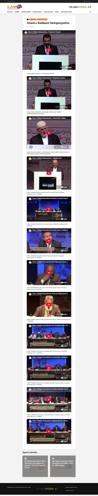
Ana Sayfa (9, 1)
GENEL (57, 12)
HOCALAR (9, 12)
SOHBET (17, 12)
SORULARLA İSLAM (66, 12)
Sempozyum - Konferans (42, 19)
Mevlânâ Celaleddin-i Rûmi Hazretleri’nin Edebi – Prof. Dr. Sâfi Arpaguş (62, 463)
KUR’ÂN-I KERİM (25, 12)
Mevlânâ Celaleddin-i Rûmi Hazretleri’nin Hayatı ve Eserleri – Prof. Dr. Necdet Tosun (35, 464)
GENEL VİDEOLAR (33, 19)
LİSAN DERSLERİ (48, 12)
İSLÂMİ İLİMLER (37, 12)
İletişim (13, 1)
